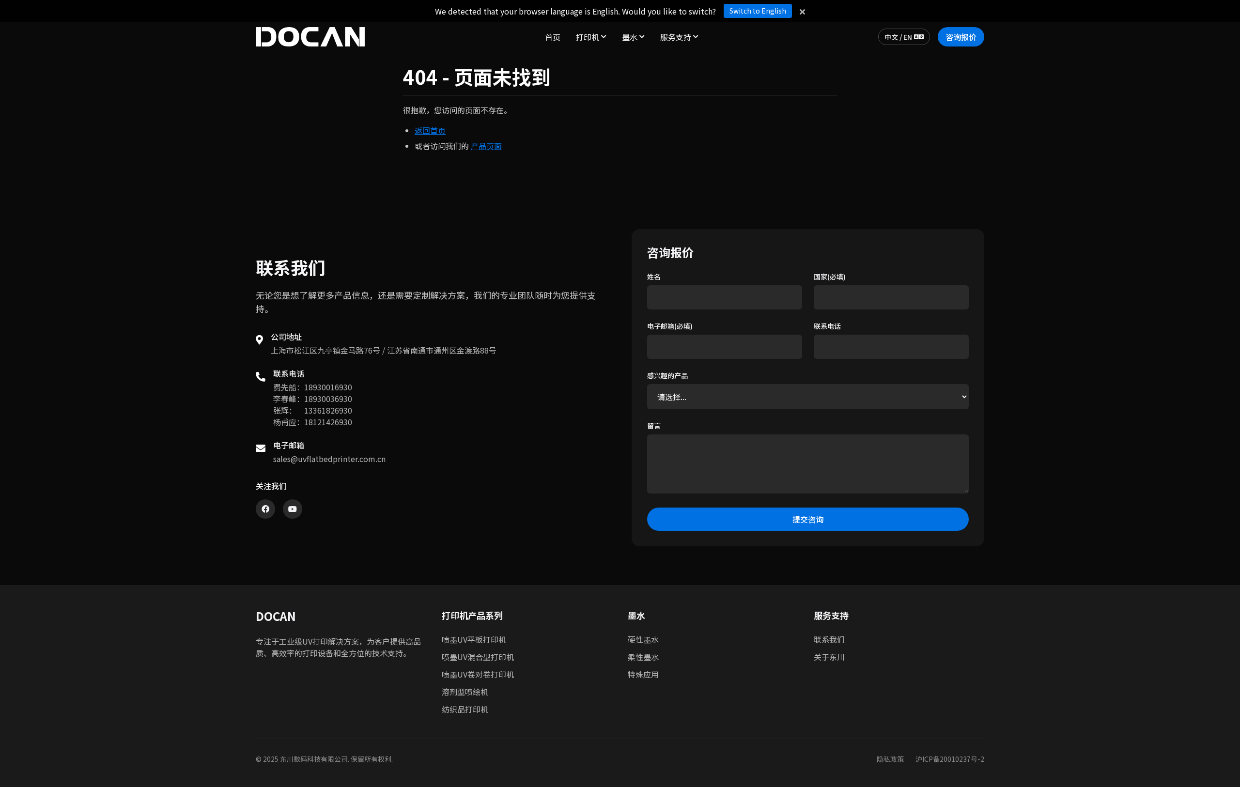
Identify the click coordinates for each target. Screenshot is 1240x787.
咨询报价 (961, 37)
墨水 (629, 37)
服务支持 (675, 37)
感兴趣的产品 (667, 375)
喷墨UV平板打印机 (474, 639)
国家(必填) (830, 276)
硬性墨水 (643, 639)
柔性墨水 (643, 657)
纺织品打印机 (465, 709)
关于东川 (829, 657)
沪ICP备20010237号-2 (949, 759)
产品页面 (486, 146)
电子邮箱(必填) (670, 326)
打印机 (587, 37)
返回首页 (430, 130)
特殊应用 (643, 674)
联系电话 (827, 326)
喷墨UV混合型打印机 (478, 657)
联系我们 (829, 639)
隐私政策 (890, 759)
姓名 (654, 276)
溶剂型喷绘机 (465, 691)
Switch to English (757, 10)
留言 (654, 426)
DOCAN (276, 616)
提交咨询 (807, 519)
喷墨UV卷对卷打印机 (478, 674)
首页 (552, 37)
